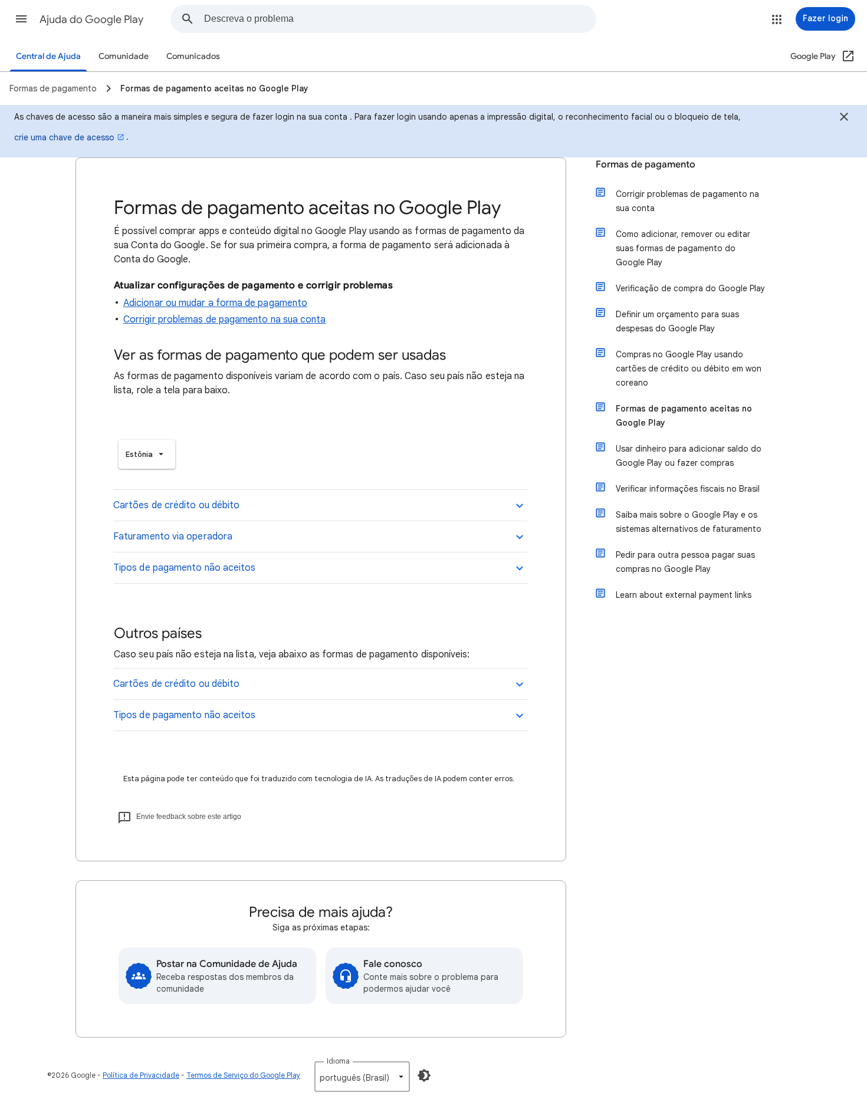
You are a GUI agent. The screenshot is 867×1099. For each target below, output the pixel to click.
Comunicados (193, 56)
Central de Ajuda (48, 56)
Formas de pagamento (645, 164)
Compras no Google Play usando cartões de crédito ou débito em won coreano (688, 368)
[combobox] (400, 18)
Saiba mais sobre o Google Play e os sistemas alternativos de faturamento (688, 521)
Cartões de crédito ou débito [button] (176, 505)
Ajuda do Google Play (91, 19)
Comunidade (123, 56)
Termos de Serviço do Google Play (243, 1075)
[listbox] (147, 454)
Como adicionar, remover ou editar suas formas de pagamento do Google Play (683, 248)
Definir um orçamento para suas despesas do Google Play (677, 321)
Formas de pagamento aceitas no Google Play (684, 415)
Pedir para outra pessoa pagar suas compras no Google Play (685, 562)
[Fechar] (844, 118)
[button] (21, 19)
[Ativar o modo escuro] (424, 1075)
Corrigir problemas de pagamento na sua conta (224, 319)
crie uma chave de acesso (64, 137)
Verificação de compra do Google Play (690, 288)
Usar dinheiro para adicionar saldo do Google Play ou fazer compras (688, 455)
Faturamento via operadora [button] (172, 536)
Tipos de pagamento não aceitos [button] (184, 568)
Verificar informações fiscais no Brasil (688, 488)
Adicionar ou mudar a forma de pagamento (215, 303)
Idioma (338, 1061)
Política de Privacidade (141, 1075)
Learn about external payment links (683, 595)
